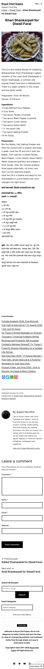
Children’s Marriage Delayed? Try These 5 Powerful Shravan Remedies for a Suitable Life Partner (22, 348)
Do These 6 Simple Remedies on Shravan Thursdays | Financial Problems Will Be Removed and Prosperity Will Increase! (22, 337)
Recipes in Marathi (9, 399)
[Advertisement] (22, 291)
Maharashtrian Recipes (32, 396)
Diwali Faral (15, 10)
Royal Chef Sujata (12, 3)
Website (5, 525)
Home (4, 10)
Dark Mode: (34, 666)
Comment (7, 474)
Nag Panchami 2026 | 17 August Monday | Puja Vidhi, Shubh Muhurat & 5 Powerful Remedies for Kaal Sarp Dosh (22, 360)
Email (5, 513)
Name (5, 500)
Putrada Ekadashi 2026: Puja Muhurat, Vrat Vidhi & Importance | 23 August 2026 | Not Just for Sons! (22, 325)
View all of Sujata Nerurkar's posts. (26, 448)
